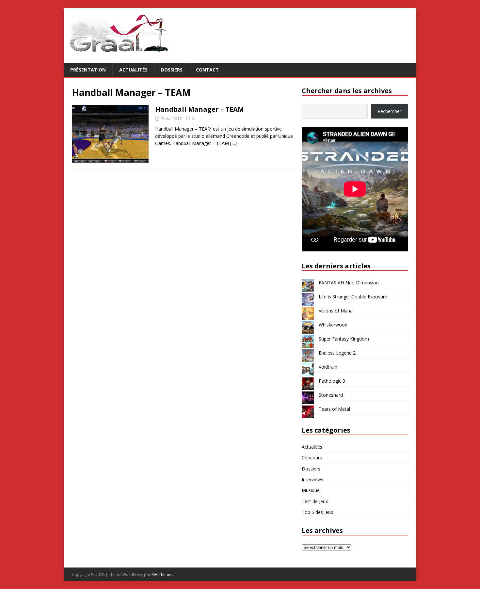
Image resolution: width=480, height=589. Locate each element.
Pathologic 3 (332, 381)
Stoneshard (331, 395)
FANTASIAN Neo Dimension (349, 282)
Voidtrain (328, 367)
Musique (311, 490)
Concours (312, 457)
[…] (233, 143)
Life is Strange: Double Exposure (353, 297)
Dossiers (172, 70)
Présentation (88, 70)
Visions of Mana (336, 311)
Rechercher (389, 111)
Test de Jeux (315, 501)
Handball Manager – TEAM (199, 109)
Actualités (133, 70)
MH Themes (162, 574)
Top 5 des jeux (317, 512)
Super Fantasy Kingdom (344, 339)
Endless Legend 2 (337, 353)
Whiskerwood (333, 325)
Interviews (312, 479)
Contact (207, 70)
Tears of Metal (334, 409)
